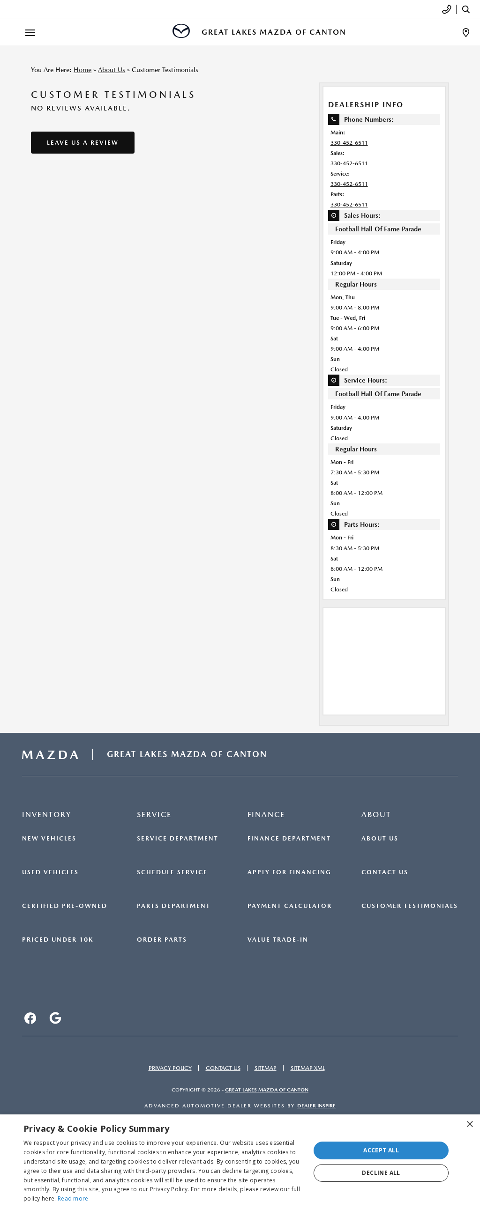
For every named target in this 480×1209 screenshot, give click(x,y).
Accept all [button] (381, 1150)
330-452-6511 (349, 143)
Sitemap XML (308, 1068)
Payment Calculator (290, 906)
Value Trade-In (278, 939)
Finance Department (289, 838)
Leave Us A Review (83, 142)
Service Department (177, 838)
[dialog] (240, 1161)
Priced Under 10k (57, 939)
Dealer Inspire (316, 1106)
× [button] (469, 1124)
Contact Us (384, 872)
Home (82, 70)
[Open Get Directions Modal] (466, 32)
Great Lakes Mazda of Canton (266, 1090)
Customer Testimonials (409, 906)
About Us (111, 70)
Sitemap (266, 1068)
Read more (73, 1198)
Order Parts (162, 939)
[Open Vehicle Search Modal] (468, 9)
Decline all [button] (381, 1173)
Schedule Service (172, 872)
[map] (55, 1018)
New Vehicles (49, 838)
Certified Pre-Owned (64, 906)
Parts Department (173, 906)
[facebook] (30, 1018)
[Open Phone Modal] (447, 9)
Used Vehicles (50, 872)
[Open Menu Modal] (30, 32)
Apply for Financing (289, 872)
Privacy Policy (170, 1068)
